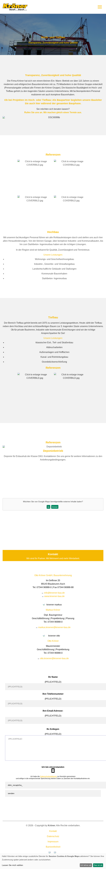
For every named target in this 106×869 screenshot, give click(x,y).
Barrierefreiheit (53, 847)
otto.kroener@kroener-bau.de (54, 658)
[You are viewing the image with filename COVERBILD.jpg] (35, 165)
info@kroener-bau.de (54, 593)
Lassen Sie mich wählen (12, 865)
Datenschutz (53, 836)
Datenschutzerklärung (48, 776)
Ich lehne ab (85, 865)
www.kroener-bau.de (54, 596)
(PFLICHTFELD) (53, 682)
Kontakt (53, 831)
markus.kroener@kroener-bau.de (54, 627)
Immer (55, 507)
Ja (48, 507)
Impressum (53, 841)
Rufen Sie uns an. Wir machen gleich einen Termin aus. (53, 112)
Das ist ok (98, 865)
